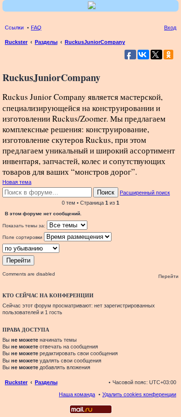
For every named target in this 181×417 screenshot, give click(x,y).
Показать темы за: (24, 225)
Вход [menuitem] (170, 27)
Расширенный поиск (145, 192)
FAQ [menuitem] (36, 27)
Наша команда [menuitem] (77, 394)
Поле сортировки (23, 237)
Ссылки (14, 27)
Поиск (105, 192)
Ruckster (16, 382)
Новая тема (16, 182)
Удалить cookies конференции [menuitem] (139, 394)
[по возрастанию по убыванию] (90, 248)
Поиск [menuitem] (173, 43)
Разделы (46, 382)
